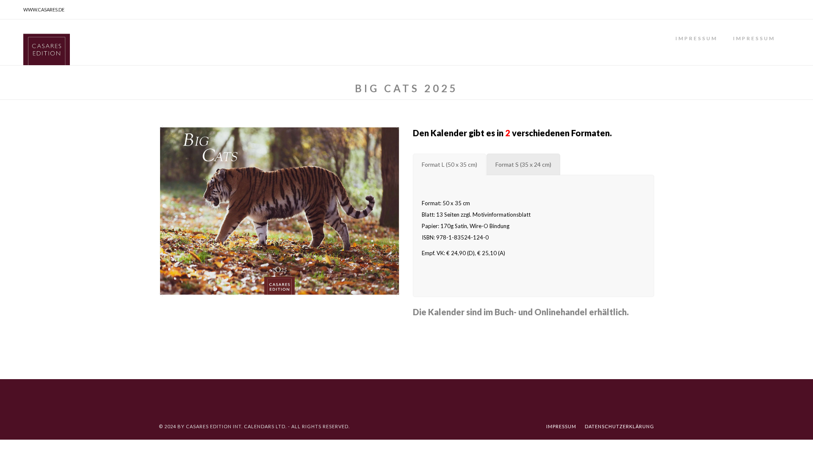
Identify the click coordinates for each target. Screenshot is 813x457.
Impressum (696, 38)
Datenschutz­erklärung (619, 426)
